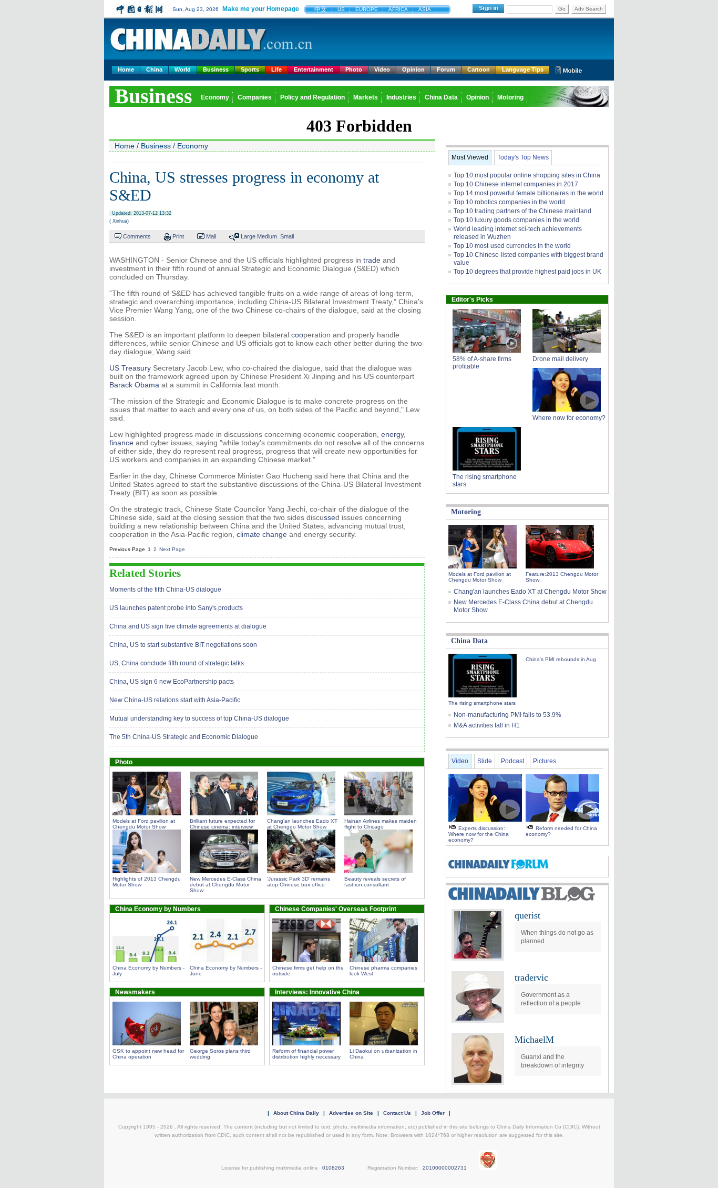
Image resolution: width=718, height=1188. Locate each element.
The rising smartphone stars (482, 703)
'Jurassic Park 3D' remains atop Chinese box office (298, 881)
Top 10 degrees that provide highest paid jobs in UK (527, 271)
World (183, 69)
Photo (353, 69)
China (154, 69)
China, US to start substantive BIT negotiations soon (183, 644)
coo (297, 335)
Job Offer (433, 1113)
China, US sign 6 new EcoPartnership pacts (171, 681)
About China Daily (296, 1113)
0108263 (333, 1168)
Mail (211, 236)
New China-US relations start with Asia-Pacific (174, 700)
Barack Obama (134, 385)
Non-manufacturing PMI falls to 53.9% (507, 714)
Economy (215, 97)
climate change (262, 534)
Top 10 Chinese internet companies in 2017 (516, 184)
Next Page (172, 549)
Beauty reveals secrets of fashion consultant (375, 881)
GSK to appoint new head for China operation (148, 1054)
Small (287, 236)
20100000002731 (445, 1168)
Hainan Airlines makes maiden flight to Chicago (380, 824)
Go (562, 9)
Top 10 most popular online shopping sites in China (527, 175)
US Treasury (130, 368)
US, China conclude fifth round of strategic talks (176, 663)
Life (276, 69)
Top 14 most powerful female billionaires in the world (528, 193)
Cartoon (478, 69)
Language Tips (522, 69)
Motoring (510, 97)
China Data (441, 97)
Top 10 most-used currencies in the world (512, 245)
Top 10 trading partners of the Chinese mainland (522, 211)
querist (527, 915)
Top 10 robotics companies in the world (509, 202)
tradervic (531, 977)
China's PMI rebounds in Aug (561, 659)
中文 (320, 9)
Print (178, 236)
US (341, 9)
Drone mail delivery (560, 359)
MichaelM (534, 1039)
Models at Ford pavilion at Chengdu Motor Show (143, 824)
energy (392, 434)
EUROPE (366, 9)
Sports (250, 69)
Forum (446, 69)
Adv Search (589, 9)
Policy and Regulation (312, 97)
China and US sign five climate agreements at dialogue (187, 626)
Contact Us (397, 1113)
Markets (365, 97)
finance (121, 442)
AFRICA (398, 9)
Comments (137, 236)
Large (248, 236)
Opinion (413, 69)
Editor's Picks (472, 299)
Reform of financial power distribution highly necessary (306, 1054)
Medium (267, 236)
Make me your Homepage (260, 9)
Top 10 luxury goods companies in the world (516, 220)
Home (126, 69)
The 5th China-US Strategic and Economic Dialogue (183, 737)
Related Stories (145, 573)
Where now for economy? (569, 418)
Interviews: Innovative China (317, 992)
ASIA (424, 9)
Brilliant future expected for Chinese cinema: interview (222, 824)
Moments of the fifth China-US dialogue (165, 589)
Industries (401, 97)
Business (216, 69)
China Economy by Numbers (158, 909)
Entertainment (313, 69)
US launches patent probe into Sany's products (176, 608)
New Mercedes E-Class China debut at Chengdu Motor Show (225, 884)
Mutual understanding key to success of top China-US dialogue (199, 718)
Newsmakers (135, 992)
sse (329, 517)
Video (382, 69)
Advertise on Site (351, 1113)
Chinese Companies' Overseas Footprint (335, 909)
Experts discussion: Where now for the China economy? (478, 834)
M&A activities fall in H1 (487, 725)
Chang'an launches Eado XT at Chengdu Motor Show (302, 824)
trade (372, 260)
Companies (255, 97)
